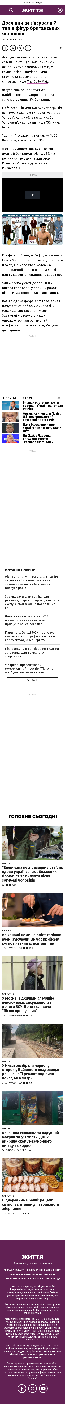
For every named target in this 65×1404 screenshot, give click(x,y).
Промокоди (53, 1278)
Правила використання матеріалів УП (33, 1274)
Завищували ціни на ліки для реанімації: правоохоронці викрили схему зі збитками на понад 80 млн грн (32, 602)
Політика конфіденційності (44, 1270)
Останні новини (20, 570)
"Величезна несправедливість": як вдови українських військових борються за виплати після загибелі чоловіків (32, 874)
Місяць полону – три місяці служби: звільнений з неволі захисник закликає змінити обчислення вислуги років (31, 582)
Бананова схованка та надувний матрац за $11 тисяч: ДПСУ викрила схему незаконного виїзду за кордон (30, 1139)
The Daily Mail (37, 82)
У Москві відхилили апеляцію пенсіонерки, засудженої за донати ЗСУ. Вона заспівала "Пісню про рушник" (28, 1004)
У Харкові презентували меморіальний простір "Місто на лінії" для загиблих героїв (29, 668)
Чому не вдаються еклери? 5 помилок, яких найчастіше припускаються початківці (26, 620)
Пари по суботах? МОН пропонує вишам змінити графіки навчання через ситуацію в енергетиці (30, 636)
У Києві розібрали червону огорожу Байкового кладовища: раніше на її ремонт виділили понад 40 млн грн (30, 1072)
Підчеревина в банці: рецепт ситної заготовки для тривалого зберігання (32, 652)
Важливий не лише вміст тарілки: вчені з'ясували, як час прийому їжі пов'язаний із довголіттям (31, 939)
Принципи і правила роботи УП (24, 1278)
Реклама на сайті (14, 1270)
